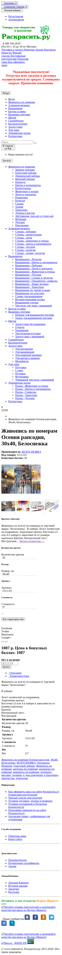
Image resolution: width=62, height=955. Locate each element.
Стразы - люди (23, 237)
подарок (17, 775)
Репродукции (23, 188)
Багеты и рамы (17, 111)
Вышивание (15, 108)
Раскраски (43, 762)
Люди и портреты (25, 194)
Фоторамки (22, 376)
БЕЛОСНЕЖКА (31, 451)
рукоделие (22, 778)
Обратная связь (17, 836)
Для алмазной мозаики (28, 355)
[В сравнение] (6, 641)
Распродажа (15, 136)
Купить (6, 667)
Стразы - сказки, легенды (30, 253)
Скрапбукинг (16, 120)
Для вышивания (24, 351)
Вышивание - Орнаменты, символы (36, 280)
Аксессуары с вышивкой (29, 336)
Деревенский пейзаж (27, 175)
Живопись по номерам (21, 102)
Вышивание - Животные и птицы (35, 271)
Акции (12, 866)
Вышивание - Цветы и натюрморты (36, 262)
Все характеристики (13, 619)
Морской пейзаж (25, 179)
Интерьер (20, 219)
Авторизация (16, 19)
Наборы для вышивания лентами (34, 314)
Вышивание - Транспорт (29, 287)
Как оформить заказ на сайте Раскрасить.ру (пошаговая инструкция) (33, 793)
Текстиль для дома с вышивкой (33, 305)
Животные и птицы (26, 191)
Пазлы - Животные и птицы (31, 385)
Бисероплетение (17, 123)
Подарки (20, 373)
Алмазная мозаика (19, 105)
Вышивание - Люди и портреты (34, 268)
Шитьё (12, 117)
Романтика (21, 197)
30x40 (53, 759)
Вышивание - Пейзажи (28, 265)
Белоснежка (8, 762)
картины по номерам (25, 768)
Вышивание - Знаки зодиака (32, 284)
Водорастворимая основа (30, 299)
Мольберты (22, 361)
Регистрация (15, 16)
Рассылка (13, 891)
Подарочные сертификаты (23, 863)
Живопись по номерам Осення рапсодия (25, 759)
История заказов (18, 885)
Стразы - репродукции (28, 234)
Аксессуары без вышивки (30, 324)
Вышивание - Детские (28, 274)
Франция (6, 765)
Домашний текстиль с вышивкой (34, 379)
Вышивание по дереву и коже (32, 290)
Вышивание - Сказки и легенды (34, 277)
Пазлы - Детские (25, 398)
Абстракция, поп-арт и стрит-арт (34, 216)
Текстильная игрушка (28, 333)
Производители (17, 860)
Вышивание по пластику (30, 293)
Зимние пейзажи (25, 169)
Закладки (13, 888)
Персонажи (22, 225)
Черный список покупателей (25, 797)
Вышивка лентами (19, 114)
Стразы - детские (25, 246)
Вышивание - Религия (28, 259)
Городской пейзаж (26, 172)
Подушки (20, 367)
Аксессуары (15, 126)
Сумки (19, 370)
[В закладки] (2, 641)
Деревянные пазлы (19, 133)
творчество (7, 778)
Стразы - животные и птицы (32, 240)
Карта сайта (15, 839)
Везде (11, 99)
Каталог (7, 160)
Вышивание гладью (26, 302)
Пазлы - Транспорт (26, 395)
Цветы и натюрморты (28, 185)
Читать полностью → (31, 541)
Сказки (19, 203)
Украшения (21, 330)
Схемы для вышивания (28, 296)
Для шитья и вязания (27, 358)
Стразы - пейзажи (25, 231)
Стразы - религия (25, 250)
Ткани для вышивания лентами (33, 318)
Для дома (13, 129)
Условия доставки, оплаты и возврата (30, 800)
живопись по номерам (26, 772)
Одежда (19, 327)
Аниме (19, 206)
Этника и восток (25, 213)
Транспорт (21, 209)
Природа (20, 182)
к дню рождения (33, 775)
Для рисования (24, 348)
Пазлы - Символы (25, 392)
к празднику (51, 775)
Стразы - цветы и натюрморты (33, 243)
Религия (20, 200)
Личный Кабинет (18, 882)
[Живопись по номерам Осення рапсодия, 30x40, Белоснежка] (21, 497)
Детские (20, 222)
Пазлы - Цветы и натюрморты (33, 389)
